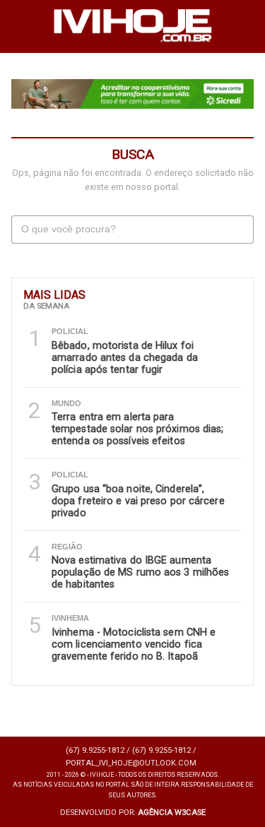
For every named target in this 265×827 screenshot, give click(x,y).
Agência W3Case (172, 812)
